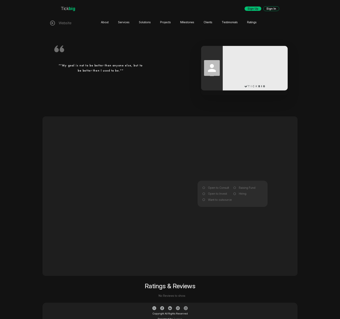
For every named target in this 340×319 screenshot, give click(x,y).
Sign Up (253, 8)
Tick (68, 8)
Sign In (271, 8)
